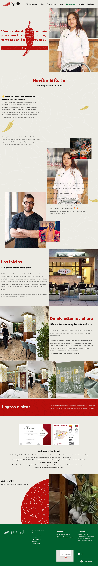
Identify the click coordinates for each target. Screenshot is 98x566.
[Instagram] (81, 554)
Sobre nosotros (36, 539)
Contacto (34, 541)
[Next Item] (95, 379)
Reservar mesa (36, 535)
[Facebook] (79, 554)
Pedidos (34, 537)
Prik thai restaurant (38, 531)
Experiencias (36, 543)
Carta (33, 533)
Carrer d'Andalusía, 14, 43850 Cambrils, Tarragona (64, 535)
